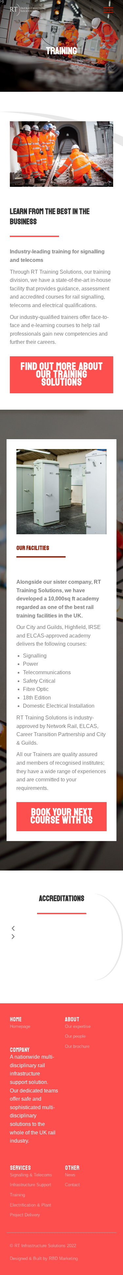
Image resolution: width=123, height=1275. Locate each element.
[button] (61, 929)
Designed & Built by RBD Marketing (44, 1258)
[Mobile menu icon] (108, 10)
